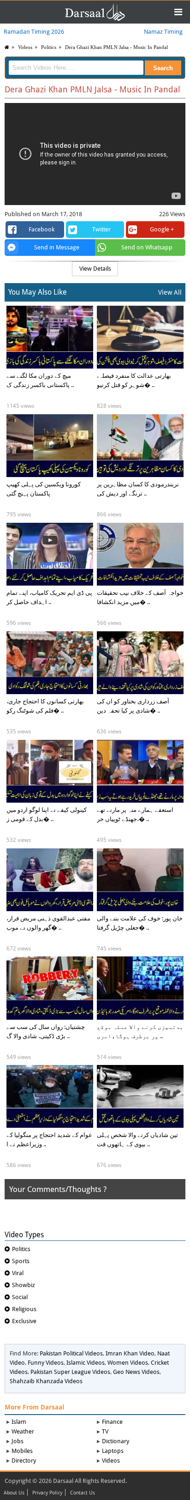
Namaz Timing (163, 31)
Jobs (18, 1441)
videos (25, 47)
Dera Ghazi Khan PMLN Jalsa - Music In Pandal (116, 47)
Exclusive (24, 1321)
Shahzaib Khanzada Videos (46, 1381)
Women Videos (127, 1362)
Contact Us (82, 1493)
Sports (21, 1261)
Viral (18, 1273)
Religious (24, 1309)
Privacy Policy (47, 1493)
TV (105, 1431)
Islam (19, 1421)
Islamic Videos (85, 1362)
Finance (112, 1421)
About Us (14, 1493)
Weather (23, 1431)
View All (170, 292)
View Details (95, 268)
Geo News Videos (136, 1371)
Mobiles (22, 1450)
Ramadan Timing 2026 (34, 31)
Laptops (113, 1450)
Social (20, 1297)
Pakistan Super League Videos (70, 1371)
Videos (111, 1460)
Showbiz (23, 1285)
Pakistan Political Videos (71, 1353)
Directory (24, 1460)
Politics (48, 47)
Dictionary (115, 1441)
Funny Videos (46, 1362)
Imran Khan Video (130, 1353)
